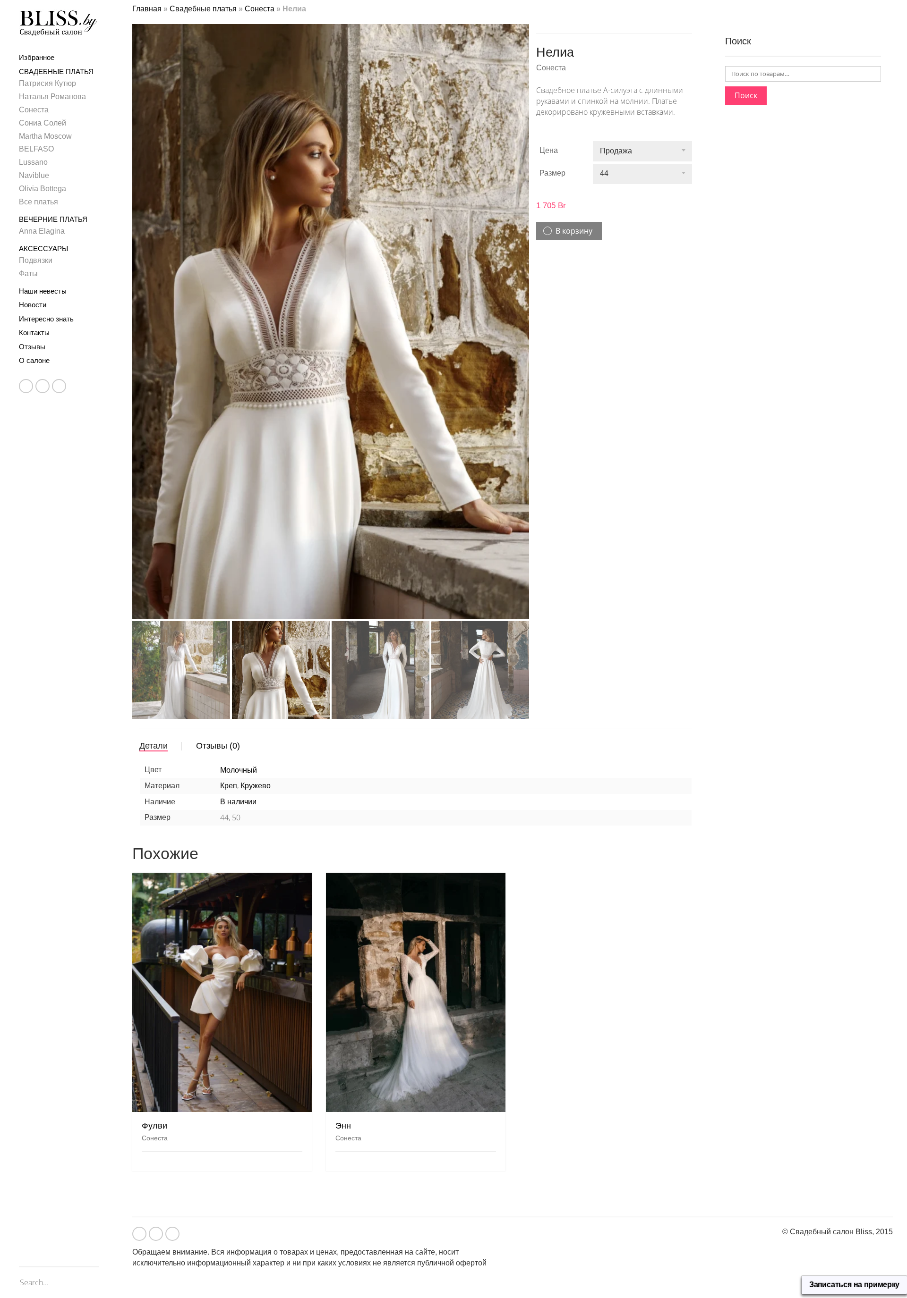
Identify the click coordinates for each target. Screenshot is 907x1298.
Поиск (746, 95)
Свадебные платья (203, 9)
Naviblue (34, 175)
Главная (147, 9)
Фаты (28, 274)
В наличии (238, 787)
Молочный (238, 755)
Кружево (255, 771)
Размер (552, 173)
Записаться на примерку (854, 1285)
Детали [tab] (153, 731)
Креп (228, 771)
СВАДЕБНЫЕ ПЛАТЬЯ (56, 71)
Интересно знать (46, 319)
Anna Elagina (42, 231)
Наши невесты (43, 291)
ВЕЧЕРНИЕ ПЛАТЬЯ (53, 219)
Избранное (36, 57)
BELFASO (36, 149)
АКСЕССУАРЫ (43, 248)
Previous (137, 302)
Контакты (34, 333)
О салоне (34, 360)
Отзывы (32, 347)
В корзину (574, 231)
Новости (32, 305)
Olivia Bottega (42, 189)
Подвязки (35, 260)
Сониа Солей (42, 123)
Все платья (38, 202)
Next (524, 302)
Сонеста (34, 110)
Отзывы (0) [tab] (218, 731)
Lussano (33, 162)
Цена (548, 150)
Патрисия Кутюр (47, 83)
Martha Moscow (45, 136)
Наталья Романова (52, 97)
